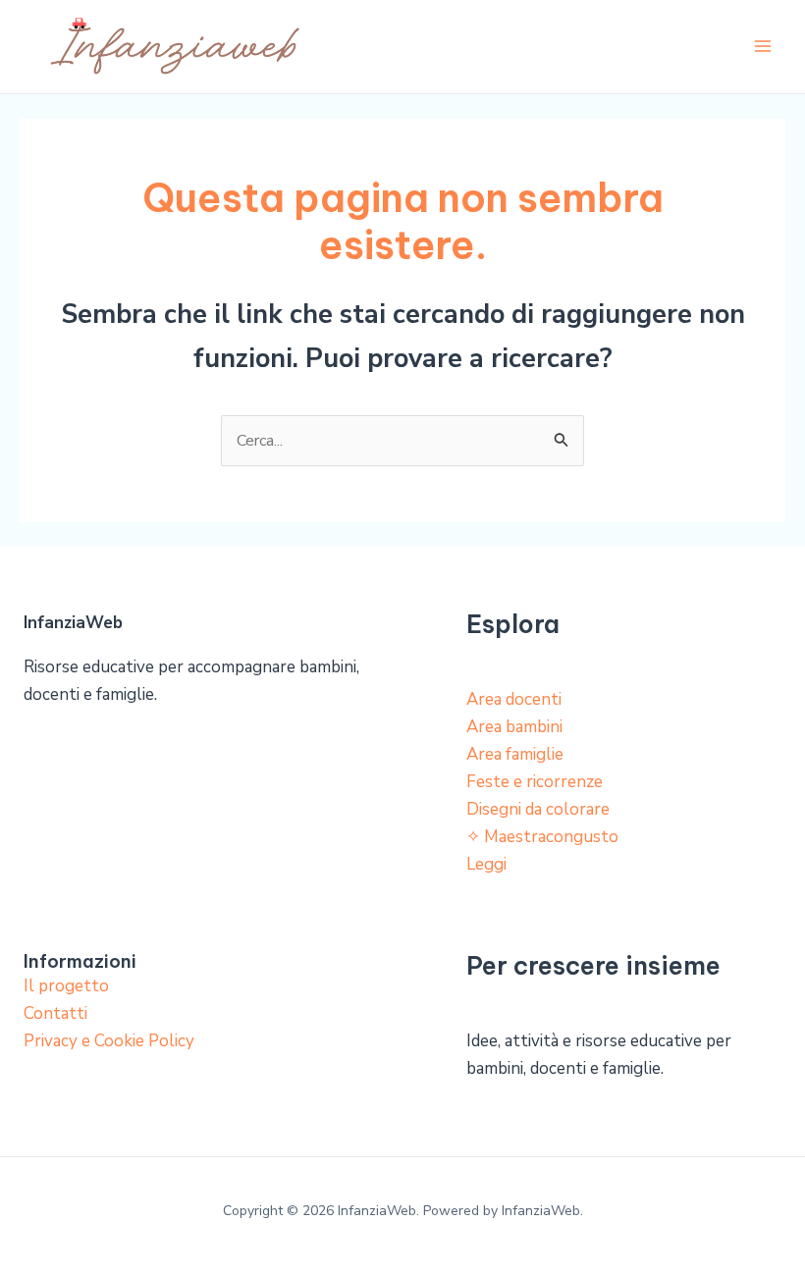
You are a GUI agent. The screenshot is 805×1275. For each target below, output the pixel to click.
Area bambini (514, 727)
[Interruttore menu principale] (763, 47)
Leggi (486, 864)
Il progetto (66, 986)
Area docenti (514, 699)
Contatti (55, 1013)
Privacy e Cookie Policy (109, 1041)
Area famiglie (515, 754)
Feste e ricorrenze (534, 781)
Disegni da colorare (538, 809)
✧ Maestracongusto (542, 836)
